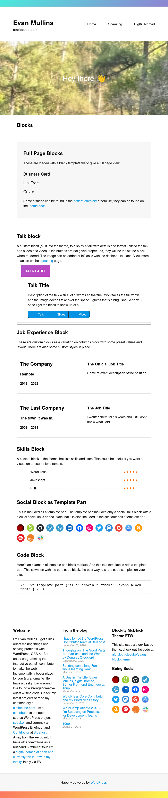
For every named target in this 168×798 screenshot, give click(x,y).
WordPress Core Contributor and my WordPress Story (83, 698)
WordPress (99, 782)
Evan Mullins (33, 22)
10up (66, 723)
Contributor (21, 732)
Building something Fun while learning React (79, 667)
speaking (46, 260)
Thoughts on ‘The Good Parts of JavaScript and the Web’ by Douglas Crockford (83, 654)
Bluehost (40, 732)
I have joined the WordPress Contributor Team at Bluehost (83, 640)
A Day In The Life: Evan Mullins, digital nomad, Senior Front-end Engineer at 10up (83, 682)
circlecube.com (24, 707)
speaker (19, 722)
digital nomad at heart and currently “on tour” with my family (33, 757)
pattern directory (85, 200)
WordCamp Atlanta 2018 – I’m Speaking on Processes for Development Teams (82, 711)
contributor (20, 712)
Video (82, 314)
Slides (61, 314)
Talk (41, 314)
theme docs (37, 205)
